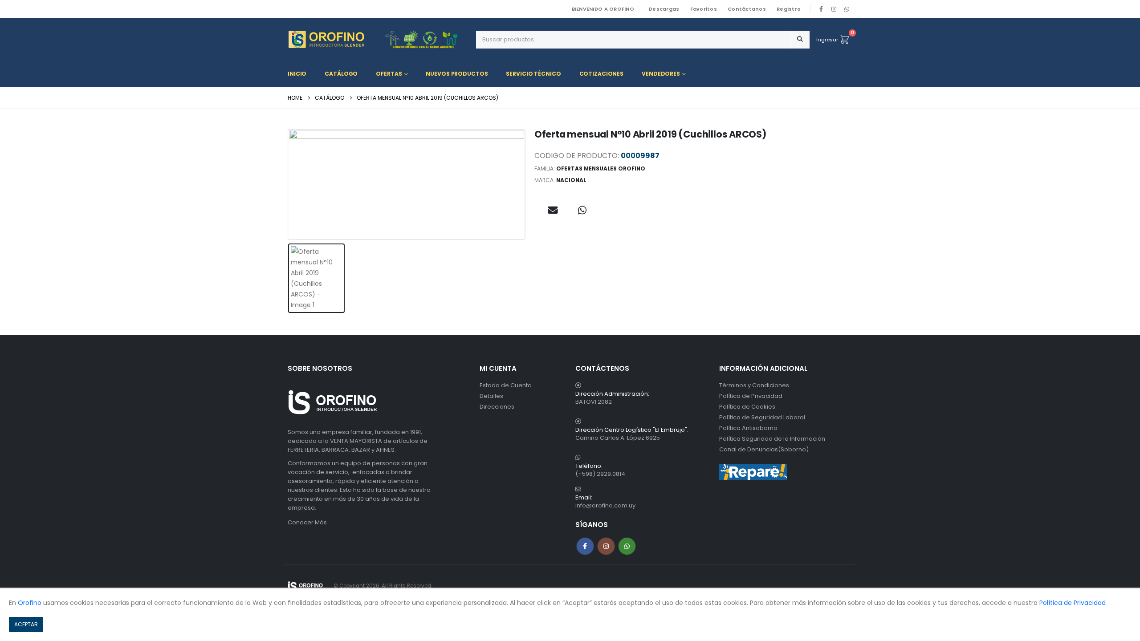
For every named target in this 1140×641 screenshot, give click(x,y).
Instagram (606, 546)
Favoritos (703, 8)
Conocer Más (307, 522)
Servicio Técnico (533, 73)
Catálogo (341, 73)
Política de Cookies (747, 406)
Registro (789, 8)
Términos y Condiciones (754, 385)
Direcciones (497, 406)
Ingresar (827, 39)
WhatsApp (846, 9)
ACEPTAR (26, 624)
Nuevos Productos (457, 73)
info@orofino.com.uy (605, 505)
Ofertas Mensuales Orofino (600, 168)
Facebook (585, 546)
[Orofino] (378, 39)
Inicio (297, 73)
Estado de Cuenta (506, 385)
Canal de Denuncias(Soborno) (764, 449)
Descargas (664, 8)
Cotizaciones (601, 73)
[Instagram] (834, 9)
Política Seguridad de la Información (772, 438)
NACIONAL (571, 180)
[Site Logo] (305, 585)
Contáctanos (747, 8)
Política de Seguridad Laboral (762, 417)
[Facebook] (821, 9)
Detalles (491, 396)
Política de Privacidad (750, 396)
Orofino (29, 602)
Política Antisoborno (748, 428)
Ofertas (389, 73)
